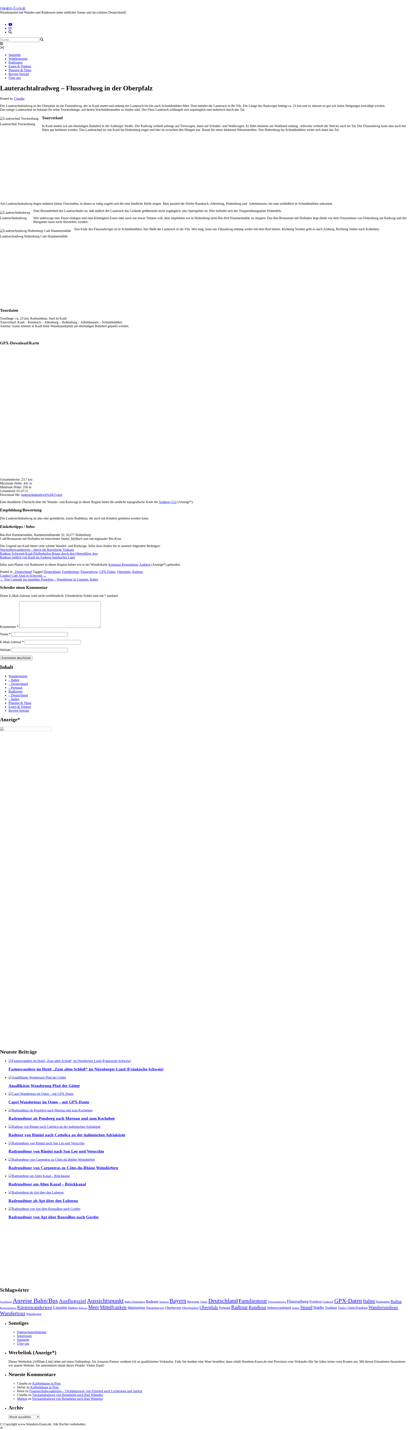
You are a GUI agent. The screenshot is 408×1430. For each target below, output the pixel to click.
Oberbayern (173, 1307)
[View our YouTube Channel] (10, 24)
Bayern (178, 1301)
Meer (93, 1307)
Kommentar (9, 627)
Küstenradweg (8, 1307)
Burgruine (193, 1301)
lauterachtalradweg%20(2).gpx (41, 495)
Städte (318, 1307)
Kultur (396, 1301)
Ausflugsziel (72, 1301)
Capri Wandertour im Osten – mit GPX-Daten (48, 1102)
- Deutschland (22, 572)
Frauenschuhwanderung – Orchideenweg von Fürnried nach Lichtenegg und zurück (85, 1391)
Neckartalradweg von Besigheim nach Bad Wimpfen (67, 1395)
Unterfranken (357, 1308)
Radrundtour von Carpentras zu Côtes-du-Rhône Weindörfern (63, 1168)
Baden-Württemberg (135, 1301)
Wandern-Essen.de (13, 8)
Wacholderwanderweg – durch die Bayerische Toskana (37, 550)
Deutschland (52, 572)
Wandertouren (17, 58)
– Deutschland (18, 684)
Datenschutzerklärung (31, 1332)
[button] (1, 44)
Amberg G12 (168, 502)
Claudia (19, 98)
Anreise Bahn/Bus (35, 1300)
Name (5, 634)
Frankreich (328, 1301)
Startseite (14, 55)
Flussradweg (89, 572)
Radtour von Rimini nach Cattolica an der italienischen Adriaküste (66, 1135)
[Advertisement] (127, 165)
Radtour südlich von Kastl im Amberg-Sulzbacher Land (37, 557)
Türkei (342, 1307)
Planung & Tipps (19, 70)
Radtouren (15, 62)
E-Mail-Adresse (12, 642)
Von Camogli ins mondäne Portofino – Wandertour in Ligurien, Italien (49, 579)
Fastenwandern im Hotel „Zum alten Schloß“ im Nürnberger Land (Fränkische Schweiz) (85, 1069)
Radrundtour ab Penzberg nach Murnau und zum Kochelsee (61, 1118)
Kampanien (383, 1301)
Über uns (14, 78)
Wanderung (33, 1314)
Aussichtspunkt (105, 1300)
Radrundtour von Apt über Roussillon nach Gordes (53, 1217)
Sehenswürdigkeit (279, 1308)
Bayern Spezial (18, 74)
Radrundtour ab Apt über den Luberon (43, 1200)
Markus (22, 1399)
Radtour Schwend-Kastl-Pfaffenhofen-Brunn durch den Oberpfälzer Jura (49, 553)
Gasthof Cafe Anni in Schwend (23, 575)
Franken (315, 1301)
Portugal (224, 1307)
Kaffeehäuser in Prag (46, 1383)
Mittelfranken (113, 1307)
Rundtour (257, 1307)
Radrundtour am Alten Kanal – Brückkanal (47, 1184)
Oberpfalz (123, 572)
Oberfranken (190, 1307)
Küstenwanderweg (34, 1307)
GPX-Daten (107, 572)
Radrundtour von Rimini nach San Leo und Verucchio (56, 1151)
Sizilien (295, 1308)
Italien (369, 1301)
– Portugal (15, 687)
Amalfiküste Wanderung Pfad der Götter (44, 1085)
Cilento (203, 1301)
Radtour (137, 572)
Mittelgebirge (136, 1307)
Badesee (152, 1301)
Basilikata (164, 1302)
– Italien (13, 680)
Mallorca (83, 1308)
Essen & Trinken (19, 66)
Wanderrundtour (383, 1307)
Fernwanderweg (277, 1301)
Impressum (24, 1336)
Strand (306, 1307)
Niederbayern (155, 1307)
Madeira (73, 1307)
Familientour (70, 572)
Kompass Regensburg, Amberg (129, 564)
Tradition (331, 1308)
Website (5, 650)
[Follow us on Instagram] (9, 28)
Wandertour (12, 1313)
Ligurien (60, 1307)
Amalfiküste (6, 1302)
